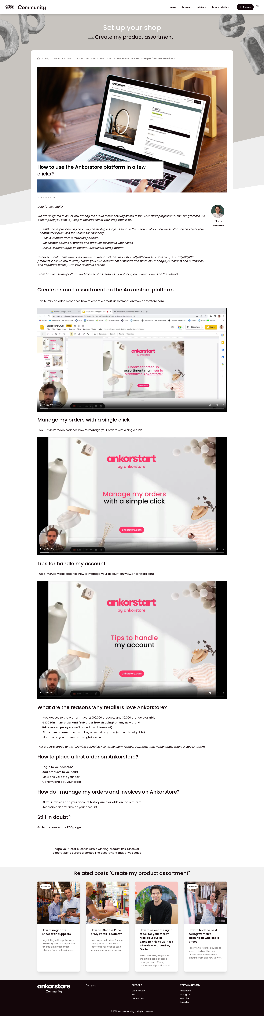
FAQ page (74, 827)
